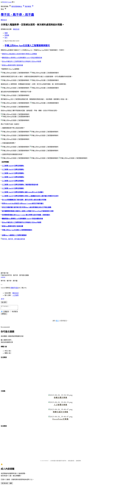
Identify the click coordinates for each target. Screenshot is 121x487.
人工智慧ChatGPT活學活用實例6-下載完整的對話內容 (20, 184)
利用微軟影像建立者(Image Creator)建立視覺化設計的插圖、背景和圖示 (26, 215)
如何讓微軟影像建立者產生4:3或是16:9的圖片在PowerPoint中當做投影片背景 (28, 211)
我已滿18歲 (5, 483)
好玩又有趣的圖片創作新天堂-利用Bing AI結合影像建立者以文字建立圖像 (26, 207)
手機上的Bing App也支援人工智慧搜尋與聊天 (27, 45)
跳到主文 (4, 20)
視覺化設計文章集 (60, 412)
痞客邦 (12, 288)
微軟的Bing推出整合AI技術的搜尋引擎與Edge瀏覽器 (19, 54)
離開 (11, 483)
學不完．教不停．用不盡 (17, 14)
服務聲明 (78, 460)
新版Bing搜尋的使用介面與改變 (12, 65)
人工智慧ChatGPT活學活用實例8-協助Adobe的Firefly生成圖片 (23, 192)
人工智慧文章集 (60, 405)
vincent (3, 277)
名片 (6, 37)
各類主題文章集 (60, 398)
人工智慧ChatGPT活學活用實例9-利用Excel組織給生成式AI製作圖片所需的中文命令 (30, 196)
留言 (16, 288)
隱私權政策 (71, 460)
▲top (2, 298)
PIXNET (46, 460)
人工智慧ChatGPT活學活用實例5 (13, 181)
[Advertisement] (60, 255)
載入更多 (4, 302)
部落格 (7, 35)
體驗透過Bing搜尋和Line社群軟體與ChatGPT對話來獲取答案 (22, 57)
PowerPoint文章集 (60, 419)
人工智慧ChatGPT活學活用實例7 (13, 188)
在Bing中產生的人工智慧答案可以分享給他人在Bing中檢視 (21, 61)
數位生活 (16, 29)
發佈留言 (4, 314)
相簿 (6, 33)
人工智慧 (15, 295)
